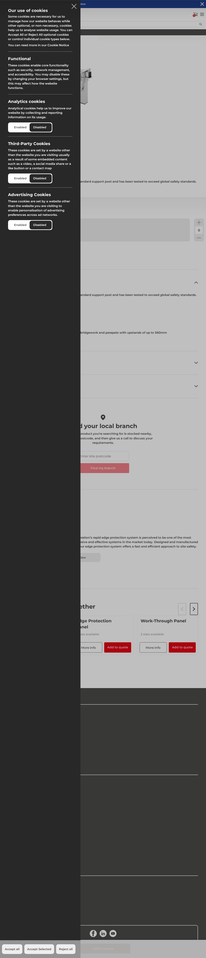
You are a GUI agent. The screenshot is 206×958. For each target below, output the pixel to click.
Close (74, 5)
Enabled (20, 127)
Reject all (66, 949)
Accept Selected (39, 949)
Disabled (39, 127)
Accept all (12, 949)
